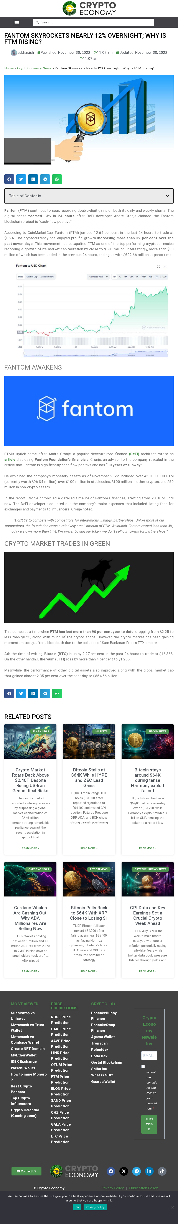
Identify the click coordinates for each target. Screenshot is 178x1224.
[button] (16, 22)
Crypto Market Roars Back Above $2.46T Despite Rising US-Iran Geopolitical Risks (30, 780)
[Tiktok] (162, 1171)
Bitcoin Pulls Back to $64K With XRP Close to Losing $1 (89, 913)
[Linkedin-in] (149, 1171)
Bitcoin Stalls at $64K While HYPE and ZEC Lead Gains (89, 777)
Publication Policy (143, 1188)
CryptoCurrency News (34, 68)
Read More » (30, 848)
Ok (77, 1207)
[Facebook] (111, 1171)
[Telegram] (136, 1171)
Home (9, 68)
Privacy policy (95, 1207)
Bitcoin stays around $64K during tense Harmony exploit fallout (147, 780)
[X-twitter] (123, 1171)
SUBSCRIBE (149, 1124)
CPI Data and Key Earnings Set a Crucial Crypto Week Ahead (147, 915)
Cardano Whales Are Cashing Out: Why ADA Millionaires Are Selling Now (30, 918)
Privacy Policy (112, 1188)
